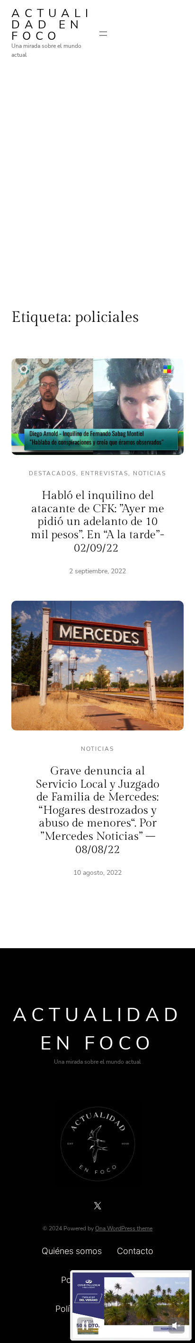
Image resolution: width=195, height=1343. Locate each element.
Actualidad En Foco (52, 25)
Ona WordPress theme (123, 1228)
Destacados (52, 473)
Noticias (149, 473)
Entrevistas (104, 473)
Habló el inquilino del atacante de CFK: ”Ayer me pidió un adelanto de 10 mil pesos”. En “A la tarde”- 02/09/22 (97, 521)
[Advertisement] (97, 176)
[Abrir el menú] (103, 33)
